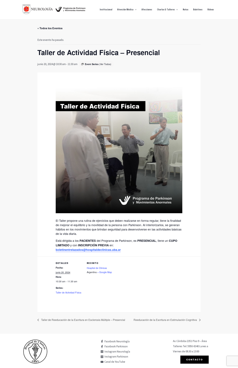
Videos (210, 9)
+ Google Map (104, 272)
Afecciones (147, 9)
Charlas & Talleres (166, 9)
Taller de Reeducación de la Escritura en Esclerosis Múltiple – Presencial (82, 320)
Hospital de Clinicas (97, 268)
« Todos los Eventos (49, 28)
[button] (134, 9)
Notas (185, 9)
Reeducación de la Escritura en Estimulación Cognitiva (166, 320)
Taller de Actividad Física (68, 292)
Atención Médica (125, 9)
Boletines (197, 9)
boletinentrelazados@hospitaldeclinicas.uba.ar (88, 250)
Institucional (106, 9)
